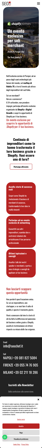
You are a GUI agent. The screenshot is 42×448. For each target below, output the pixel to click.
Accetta (21, 426)
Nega (21, 432)
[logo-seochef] (6, 3)
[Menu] (38, 3)
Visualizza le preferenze (21, 439)
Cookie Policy (16, 444)
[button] (38, 399)
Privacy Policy (25, 444)
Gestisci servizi (21, 419)
